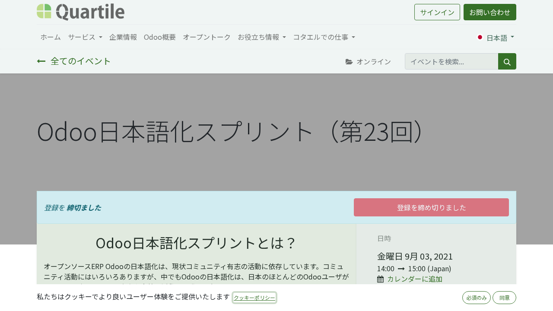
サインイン (437, 12)
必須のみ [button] (476, 297)
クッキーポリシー (254, 297)
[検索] (507, 61)
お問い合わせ (490, 12)
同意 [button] (504, 297)
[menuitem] (50, 36)
